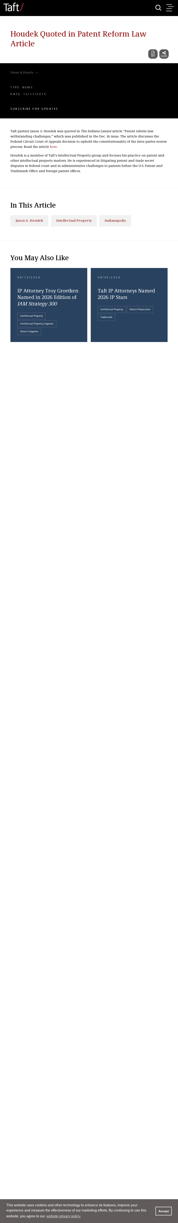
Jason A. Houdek (29, 221)
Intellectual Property (74, 221)
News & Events (21, 72)
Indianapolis (115, 221)
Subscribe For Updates (34, 108)
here (53, 147)
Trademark (106, 317)
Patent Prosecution (140, 309)
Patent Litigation (29, 331)
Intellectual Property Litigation (37, 324)
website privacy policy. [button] (63, 1216)
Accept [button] (163, 1211)
